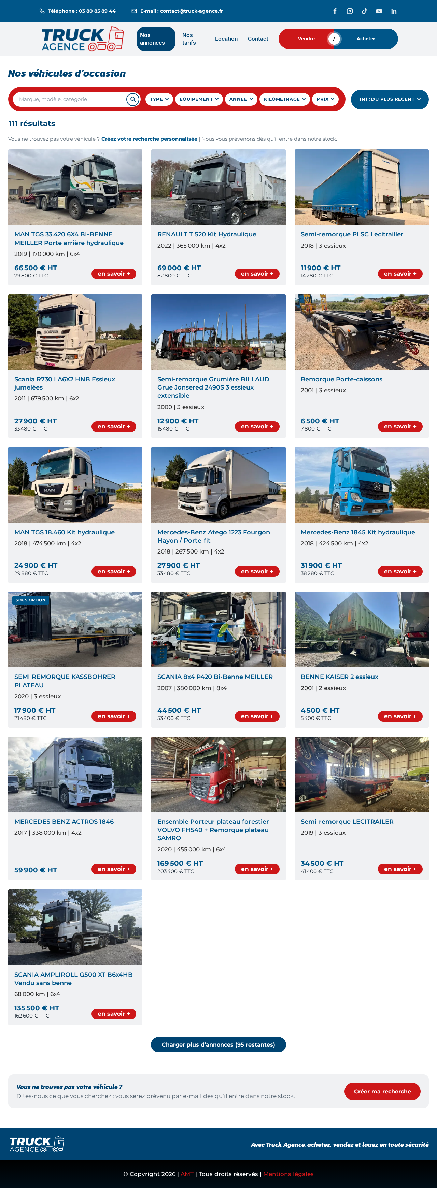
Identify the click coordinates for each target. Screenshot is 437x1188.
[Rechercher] (132, 99)
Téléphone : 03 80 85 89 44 (82, 11)
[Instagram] (350, 11)
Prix (322, 99)
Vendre (306, 38)
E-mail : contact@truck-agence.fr (181, 11)
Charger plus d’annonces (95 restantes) (218, 1044)
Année (238, 99)
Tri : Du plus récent (386, 99)
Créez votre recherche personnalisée (149, 139)
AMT (187, 1174)
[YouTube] (379, 11)
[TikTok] (364, 11)
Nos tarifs (189, 38)
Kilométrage (282, 99)
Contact (258, 38)
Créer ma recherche (382, 1091)
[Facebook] (335, 11)
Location (226, 38)
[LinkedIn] (394, 11)
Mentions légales (288, 1174)
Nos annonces (152, 38)
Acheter (366, 38)
